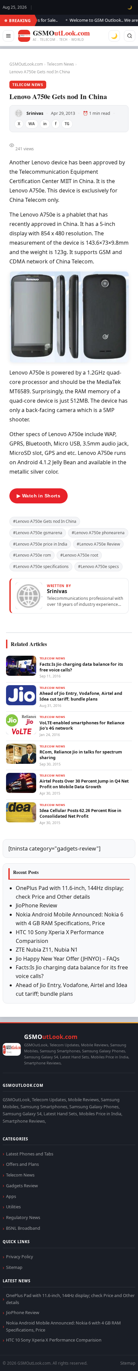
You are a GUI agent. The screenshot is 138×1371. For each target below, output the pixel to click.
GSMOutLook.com (26, 64)
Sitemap (14, 1267)
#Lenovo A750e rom (32, 555)
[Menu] (8, 36)
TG (67, 123)
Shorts (115, 1357)
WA (31, 123)
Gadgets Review (22, 1186)
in (45, 123)
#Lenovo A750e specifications (41, 566)
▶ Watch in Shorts (38, 495)
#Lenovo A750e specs (98, 566)
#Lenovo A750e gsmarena (37, 533)
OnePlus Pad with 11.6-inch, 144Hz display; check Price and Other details (70, 1298)
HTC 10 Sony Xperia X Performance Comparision (53, 1340)
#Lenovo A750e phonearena (98, 533)
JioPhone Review (36, 905)
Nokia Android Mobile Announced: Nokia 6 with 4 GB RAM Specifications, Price (63, 1326)
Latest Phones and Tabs (29, 1154)
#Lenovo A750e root (79, 555)
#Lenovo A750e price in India (40, 544)
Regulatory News (23, 1217)
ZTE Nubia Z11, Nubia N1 (47, 949)
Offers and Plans (22, 1164)
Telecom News (60, 64)
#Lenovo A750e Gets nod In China (44, 521)
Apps (11, 1196)
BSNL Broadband (23, 1228)
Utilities (13, 1207)
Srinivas (34, 113)
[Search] (129, 36)
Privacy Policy (19, 1257)
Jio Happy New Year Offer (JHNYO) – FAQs (68, 958)
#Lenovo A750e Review (98, 544)
